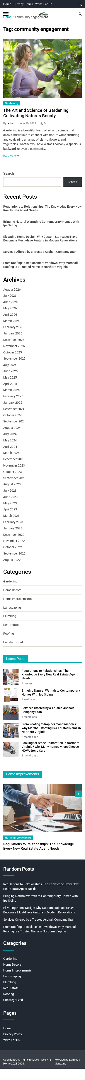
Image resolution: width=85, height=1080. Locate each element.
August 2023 (12, 484)
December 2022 (13, 534)
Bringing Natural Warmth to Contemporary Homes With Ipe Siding (41, 223)
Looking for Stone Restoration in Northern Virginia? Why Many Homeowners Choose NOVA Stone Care (50, 746)
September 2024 (14, 421)
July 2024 (10, 434)
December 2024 (13, 409)
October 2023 (12, 472)
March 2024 (11, 453)
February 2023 (13, 522)
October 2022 (12, 547)
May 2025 (10, 377)
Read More (9, 155)
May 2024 (10, 440)
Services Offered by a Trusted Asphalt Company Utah (39, 251)
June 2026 (10, 302)
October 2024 (12, 415)
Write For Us (43, 4)
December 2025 (13, 339)
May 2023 (10, 503)
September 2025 (14, 358)
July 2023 (10, 490)
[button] (78, 794)
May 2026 (10, 308)
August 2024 (12, 427)
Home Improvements (17, 599)
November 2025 (14, 346)
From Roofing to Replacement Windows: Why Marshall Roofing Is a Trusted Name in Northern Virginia (40, 265)
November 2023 (14, 465)
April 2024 (10, 446)
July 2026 (10, 295)
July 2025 (10, 365)
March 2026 (11, 321)
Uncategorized (13, 642)
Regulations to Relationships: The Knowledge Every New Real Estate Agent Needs (42, 208)
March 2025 (11, 390)
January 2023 (12, 528)
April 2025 (10, 384)
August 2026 (12, 289)
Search (8, 173)
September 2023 (14, 478)
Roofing (8, 633)
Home (7, 4)
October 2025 (12, 352)
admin (11, 123)
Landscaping (12, 607)
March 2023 (11, 515)
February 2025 (13, 396)
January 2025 (12, 402)
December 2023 (13, 459)
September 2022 (14, 553)
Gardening (11, 103)
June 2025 (10, 371)
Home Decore (12, 590)
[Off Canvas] (5, 14)
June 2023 (10, 497)
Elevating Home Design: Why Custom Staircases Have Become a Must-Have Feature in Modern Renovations (40, 238)
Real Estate (11, 625)
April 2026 (10, 314)
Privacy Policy (23, 4)
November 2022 (14, 541)
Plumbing (9, 616)
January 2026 (12, 333)
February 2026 (13, 327)
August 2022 (12, 560)
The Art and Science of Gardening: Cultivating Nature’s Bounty (36, 113)
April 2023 (10, 509)
